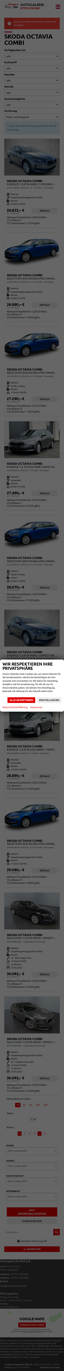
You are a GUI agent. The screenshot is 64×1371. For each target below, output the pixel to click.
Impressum (36, 707)
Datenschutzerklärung (15, 707)
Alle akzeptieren (21, 700)
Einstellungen (49, 700)
